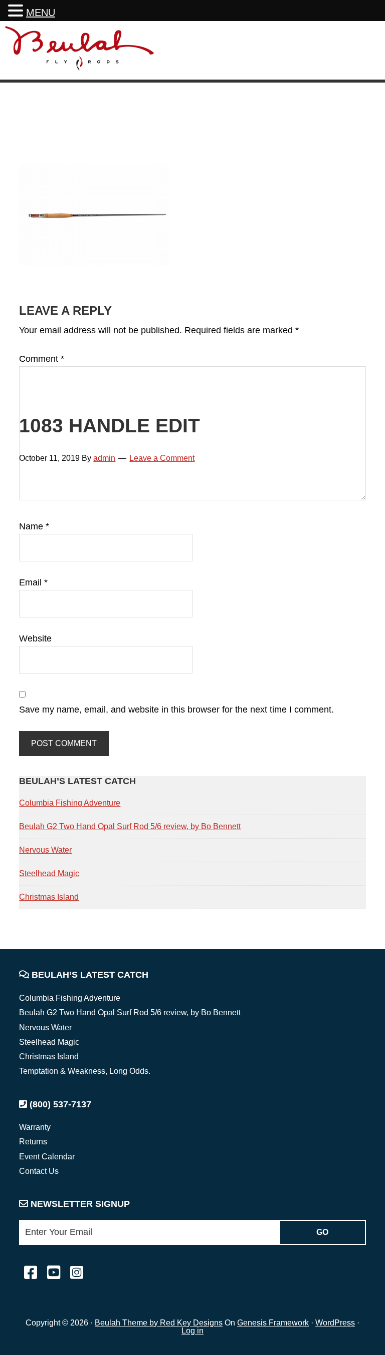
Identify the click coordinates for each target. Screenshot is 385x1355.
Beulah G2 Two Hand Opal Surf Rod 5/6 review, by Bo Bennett (130, 826)
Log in (192, 1330)
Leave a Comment (162, 458)
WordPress (335, 1322)
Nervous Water (45, 850)
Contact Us (39, 1171)
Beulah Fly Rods (79, 52)
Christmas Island (49, 897)
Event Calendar (47, 1156)
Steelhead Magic (49, 873)
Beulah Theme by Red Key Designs (159, 1322)
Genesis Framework (273, 1322)
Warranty (35, 1127)
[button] (17, 12)
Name (34, 526)
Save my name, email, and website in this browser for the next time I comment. (176, 710)
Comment (41, 359)
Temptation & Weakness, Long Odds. (84, 1071)
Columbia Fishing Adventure (69, 803)
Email (33, 582)
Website (35, 638)
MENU (40, 12)
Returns (33, 1141)
